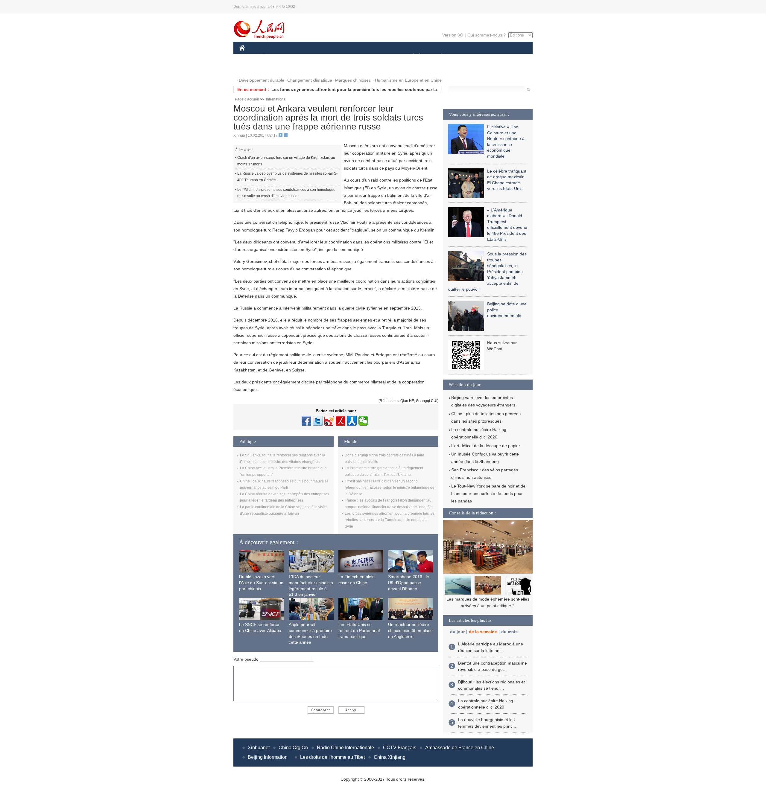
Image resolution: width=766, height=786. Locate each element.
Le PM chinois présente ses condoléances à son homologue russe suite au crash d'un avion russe (286, 193)
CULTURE (384, 56)
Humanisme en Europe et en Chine (408, 80)
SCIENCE (356, 56)
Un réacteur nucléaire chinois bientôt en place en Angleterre (410, 630)
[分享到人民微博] (340, 421)
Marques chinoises (353, 80)
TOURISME (488, 56)
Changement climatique (309, 80)
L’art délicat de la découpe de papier (485, 445)
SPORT (462, 56)
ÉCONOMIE (276, 56)
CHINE (249, 56)
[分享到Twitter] (318, 421)
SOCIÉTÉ (411, 56)
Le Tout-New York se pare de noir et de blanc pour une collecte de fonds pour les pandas (488, 493)
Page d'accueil (247, 99)
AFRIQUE (329, 56)
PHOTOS (252, 68)
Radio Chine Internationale (345, 747)
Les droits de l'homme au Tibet (332, 757)
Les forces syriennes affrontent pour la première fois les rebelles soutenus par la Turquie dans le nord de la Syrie (389, 519)
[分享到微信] (363, 421)
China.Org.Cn (293, 747)
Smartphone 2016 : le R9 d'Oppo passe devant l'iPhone (408, 582)
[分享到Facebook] (306, 421)
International (276, 99)
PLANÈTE (438, 56)
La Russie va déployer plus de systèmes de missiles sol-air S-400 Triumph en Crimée (287, 176)
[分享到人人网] (352, 421)
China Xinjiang (389, 757)
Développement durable (261, 80)
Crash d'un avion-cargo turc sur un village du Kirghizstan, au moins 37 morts (286, 161)
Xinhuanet (259, 747)
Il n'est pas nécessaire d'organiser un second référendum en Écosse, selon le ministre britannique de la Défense (389, 487)
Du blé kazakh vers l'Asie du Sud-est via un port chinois (261, 582)
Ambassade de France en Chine (459, 747)
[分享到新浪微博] (329, 421)
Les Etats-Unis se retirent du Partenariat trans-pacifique (359, 630)
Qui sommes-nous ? (486, 35)
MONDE (304, 56)
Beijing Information (268, 757)
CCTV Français (399, 747)
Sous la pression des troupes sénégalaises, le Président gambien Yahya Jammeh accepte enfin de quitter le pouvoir (487, 272)
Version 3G (452, 35)
